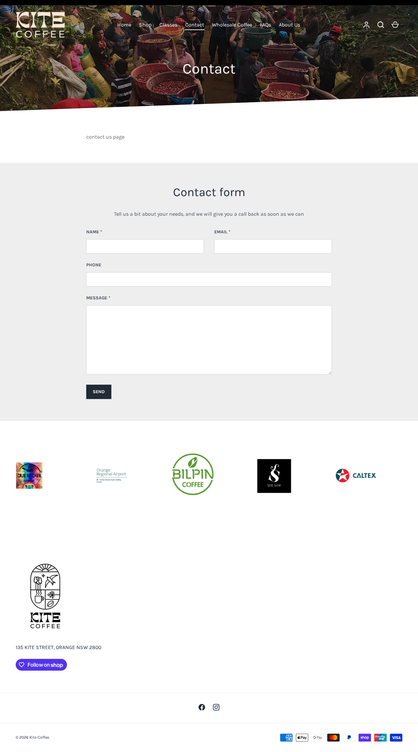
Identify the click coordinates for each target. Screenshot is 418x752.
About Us (289, 25)
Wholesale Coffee (232, 25)
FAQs (265, 25)
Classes (168, 25)
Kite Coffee (39, 737)
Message (96, 298)
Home (124, 25)
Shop (145, 25)
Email (220, 232)
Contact (194, 25)
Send (99, 391)
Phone (93, 265)
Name (92, 232)
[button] (381, 25)
